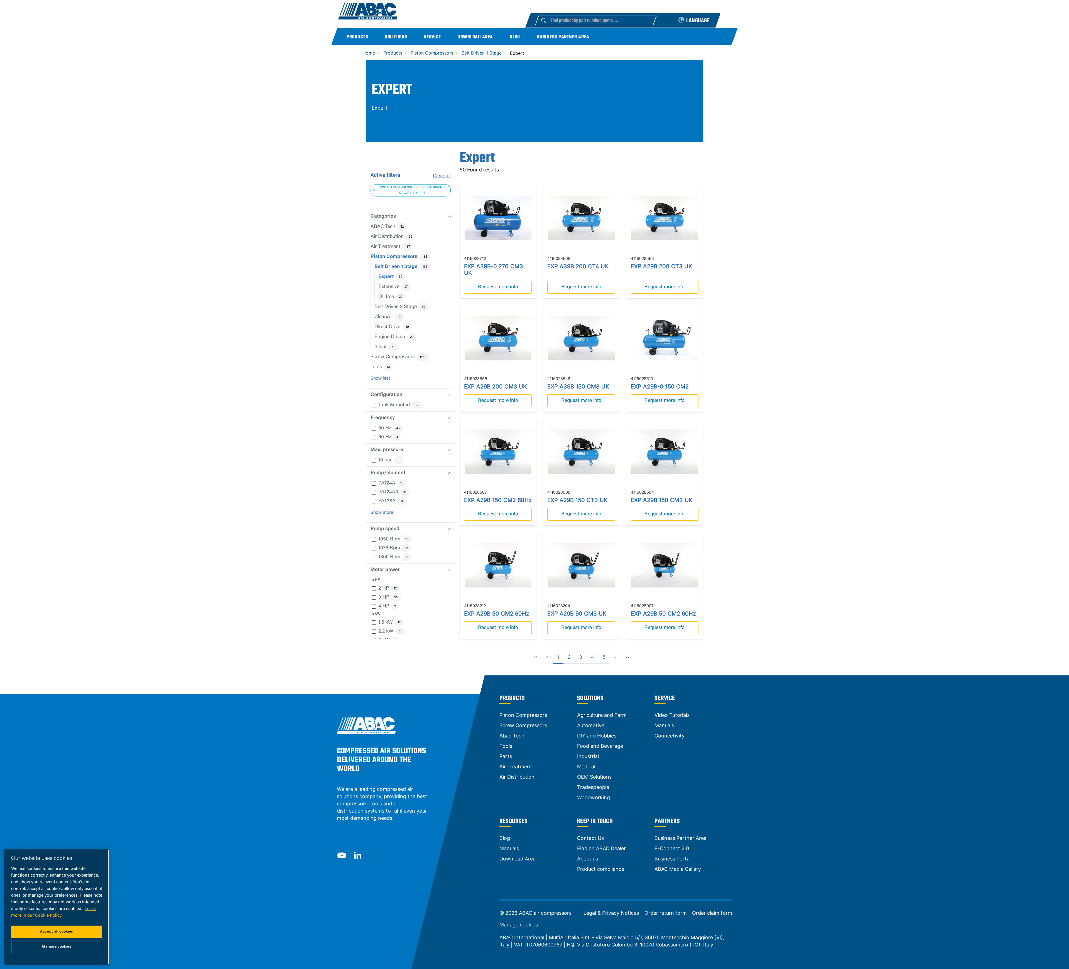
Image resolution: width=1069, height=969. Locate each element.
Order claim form (712, 913)
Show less (381, 378)
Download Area (475, 37)
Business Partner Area (563, 37)
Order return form (665, 913)
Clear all (442, 176)
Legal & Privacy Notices (611, 913)
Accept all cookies (56, 931)
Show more (382, 512)
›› (627, 657)
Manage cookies (518, 924)
